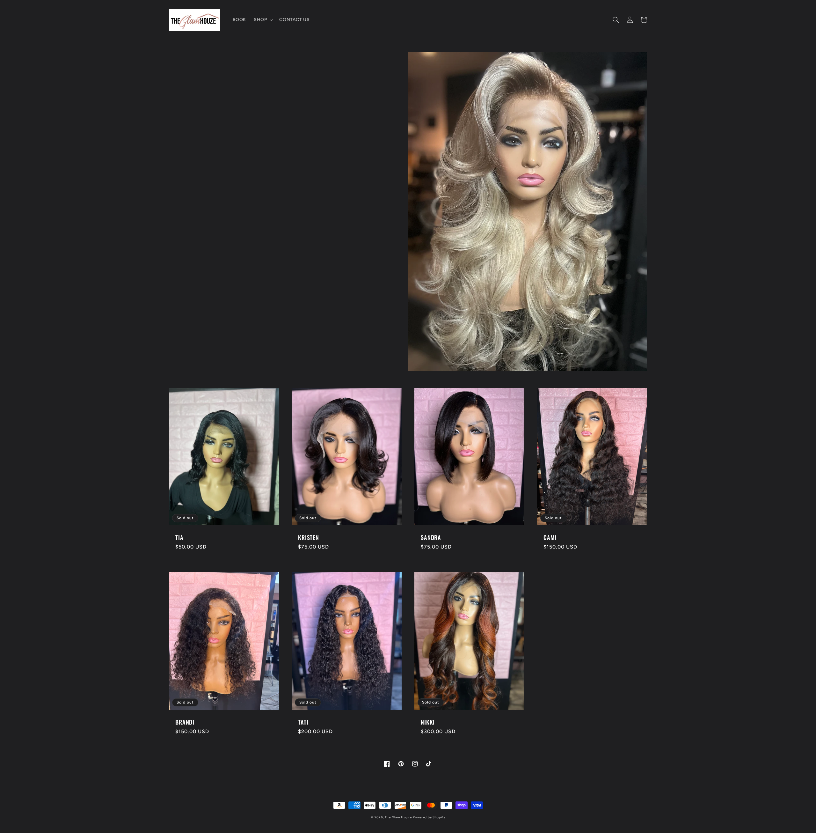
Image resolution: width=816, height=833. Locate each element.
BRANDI (184, 722)
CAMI (549, 537)
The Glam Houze (398, 817)
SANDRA (431, 537)
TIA (179, 537)
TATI (303, 722)
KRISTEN (308, 537)
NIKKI (428, 722)
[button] (262, 19)
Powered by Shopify (429, 817)
